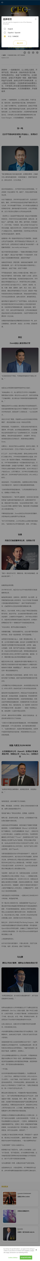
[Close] (36, 1250)
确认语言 (20, 43)
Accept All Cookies (26, 1257)
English (10, 29)
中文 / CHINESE (13, 36)
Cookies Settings (12, 1257)
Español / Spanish (14, 33)
